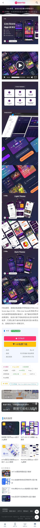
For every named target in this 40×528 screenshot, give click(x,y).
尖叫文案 (5, 511)
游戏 (14, 370)
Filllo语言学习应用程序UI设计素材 (23, 497)
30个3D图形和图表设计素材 (21, 472)
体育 (25, 374)
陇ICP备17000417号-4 (26, 516)
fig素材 (6, 370)
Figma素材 (16, 367)
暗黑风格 (6, 374)
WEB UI (25, 526)
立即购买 (21, 338)
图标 (31, 511)
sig (36, 11)
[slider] (18, 77)
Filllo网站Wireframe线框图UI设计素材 (24, 489)
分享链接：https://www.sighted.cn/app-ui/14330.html (24, 384)
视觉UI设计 (12, 511)
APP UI (33, 374)
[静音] (32, 77)
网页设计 (25, 511)
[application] (20, 65)
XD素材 (6, 367)
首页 (5, 526)
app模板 (6, 377)
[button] (20, 65)
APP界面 (6, 12)
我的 (35, 526)
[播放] (5, 77)
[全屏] (35, 77)
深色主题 (16, 374)
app (30, 370)
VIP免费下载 (21, 344)
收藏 (6, 383)
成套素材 (26, 367)
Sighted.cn (16, 516)
